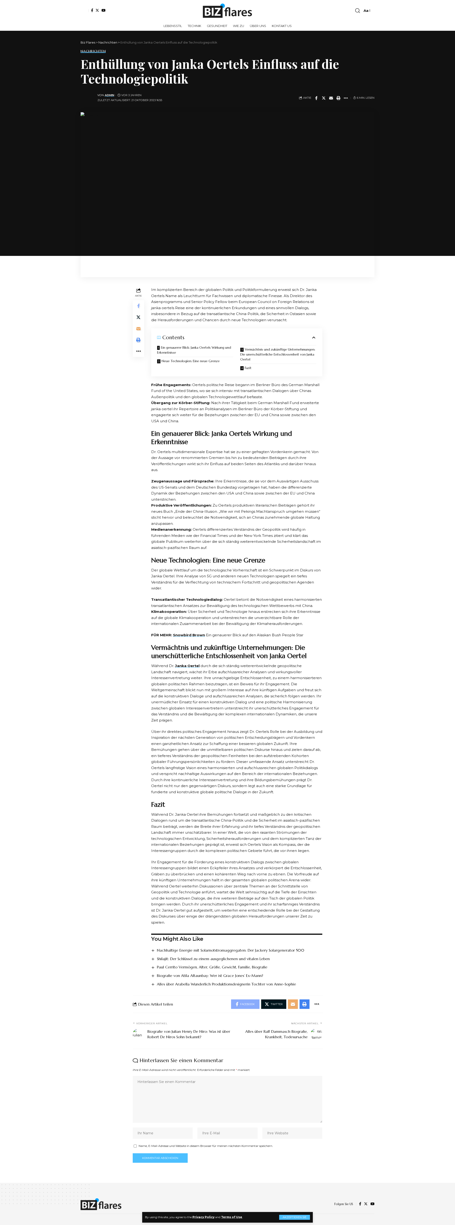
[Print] (338, 98)
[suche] (357, 11)
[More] (345, 98)
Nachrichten (93, 51)
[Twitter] (97, 10)
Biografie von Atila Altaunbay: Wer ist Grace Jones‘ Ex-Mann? (210, 975)
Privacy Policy (203, 1217)
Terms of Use (231, 1217)
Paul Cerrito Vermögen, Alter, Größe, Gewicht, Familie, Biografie (212, 967)
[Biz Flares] (227, 11)
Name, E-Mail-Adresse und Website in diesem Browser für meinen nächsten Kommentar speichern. (206, 1146)
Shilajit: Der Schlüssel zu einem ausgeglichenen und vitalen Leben (213, 958)
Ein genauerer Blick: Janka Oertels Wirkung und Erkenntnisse (194, 350)
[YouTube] (103, 10)
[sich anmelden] (84, 10)
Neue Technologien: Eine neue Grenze (191, 361)
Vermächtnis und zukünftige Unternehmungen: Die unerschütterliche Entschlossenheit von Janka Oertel (277, 354)
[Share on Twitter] (323, 98)
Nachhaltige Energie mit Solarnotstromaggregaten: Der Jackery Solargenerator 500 (230, 950)
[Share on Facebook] (316, 98)
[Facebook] (92, 10)
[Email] (331, 98)
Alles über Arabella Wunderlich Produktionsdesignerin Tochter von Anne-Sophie (226, 984)
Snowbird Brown (189, 635)
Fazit (248, 368)
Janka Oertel (187, 666)
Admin (109, 95)
